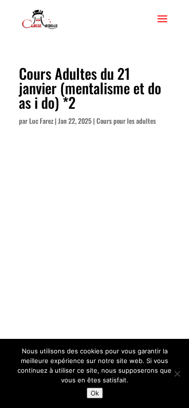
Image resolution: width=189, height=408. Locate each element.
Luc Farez (41, 121)
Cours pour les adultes (126, 121)
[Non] (177, 374)
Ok (95, 393)
